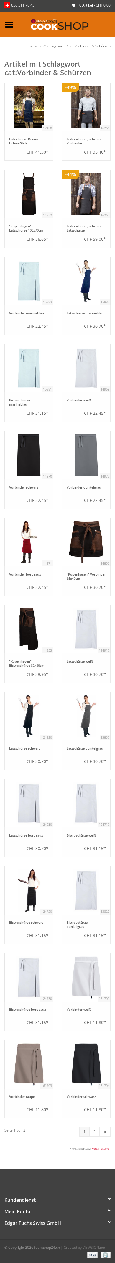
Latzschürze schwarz (24, 748)
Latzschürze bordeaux (26, 835)
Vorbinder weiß (79, 400)
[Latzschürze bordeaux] (29, 803)
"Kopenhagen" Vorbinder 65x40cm (86, 576)
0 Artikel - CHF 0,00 (94, 5)
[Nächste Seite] (105, 1131)
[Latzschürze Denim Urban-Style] (29, 107)
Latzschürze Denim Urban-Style (23, 141)
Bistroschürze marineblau (19, 402)
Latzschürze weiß (80, 661)
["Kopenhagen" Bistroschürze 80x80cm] (29, 629)
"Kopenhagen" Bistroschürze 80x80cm (27, 663)
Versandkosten (101, 1148)
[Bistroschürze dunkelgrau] (86, 890)
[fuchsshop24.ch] (66, 24)
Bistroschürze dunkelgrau (77, 924)
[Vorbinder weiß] (86, 368)
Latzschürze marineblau (85, 313)
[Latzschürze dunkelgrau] (86, 716)
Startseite (34, 46)
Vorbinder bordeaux (25, 574)
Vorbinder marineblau (26, 313)
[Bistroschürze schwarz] (29, 890)
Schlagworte (55, 46)
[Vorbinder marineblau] (29, 281)
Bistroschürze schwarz (26, 922)
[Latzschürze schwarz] (29, 716)
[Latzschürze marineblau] (86, 281)
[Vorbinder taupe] (29, 1064)
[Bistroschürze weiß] (86, 803)
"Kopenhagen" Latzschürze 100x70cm (26, 228)
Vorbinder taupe (22, 1097)
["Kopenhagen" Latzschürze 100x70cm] (29, 194)
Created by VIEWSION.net (84, 1247)
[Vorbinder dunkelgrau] (86, 455)
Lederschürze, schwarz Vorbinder (84, 141)
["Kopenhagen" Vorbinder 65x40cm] (86, 542)
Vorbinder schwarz (23, 487)
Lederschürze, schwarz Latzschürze (84, 228)
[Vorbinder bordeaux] (29, 542)
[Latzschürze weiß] (86, 629)
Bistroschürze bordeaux (27, 1009)
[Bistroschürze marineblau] (29, 368)
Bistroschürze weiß (81, 835)
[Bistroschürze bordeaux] (29, 977)
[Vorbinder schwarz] (29, 455)
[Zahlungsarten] (91, 1254)
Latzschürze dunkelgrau (85, 748)
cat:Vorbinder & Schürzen (90, 46)
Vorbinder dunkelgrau (84, 487)
